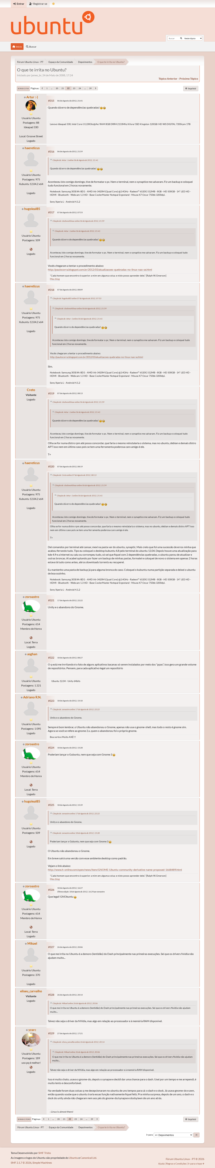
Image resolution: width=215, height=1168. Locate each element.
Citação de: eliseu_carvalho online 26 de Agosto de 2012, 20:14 (78, 1042)
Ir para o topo (24, 1119)
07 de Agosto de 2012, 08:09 (70, 290)
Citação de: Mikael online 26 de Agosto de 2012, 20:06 (75, 1003)
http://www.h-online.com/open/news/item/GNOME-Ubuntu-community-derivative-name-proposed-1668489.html (115, 869)
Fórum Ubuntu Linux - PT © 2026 (185, 1158)
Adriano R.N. (32, 697)
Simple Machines (42, 1162)
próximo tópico (188, 78)
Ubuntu (73, 1157)
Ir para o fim (23, 89)
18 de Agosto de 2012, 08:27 (70, 658)
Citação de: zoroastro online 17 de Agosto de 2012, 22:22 (76, 709)
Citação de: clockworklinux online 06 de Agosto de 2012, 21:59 (78, 221)
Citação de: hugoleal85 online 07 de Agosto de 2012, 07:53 (77, 298)
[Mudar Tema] (53, 4)
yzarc (32, 1030)
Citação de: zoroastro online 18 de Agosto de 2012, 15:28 (76, 833)
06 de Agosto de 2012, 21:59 (70, 151)
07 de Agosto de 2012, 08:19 (70, 466)
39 (90, 88)
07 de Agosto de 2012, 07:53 (70, 212)
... (51, 88)
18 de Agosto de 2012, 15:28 (70, 748)
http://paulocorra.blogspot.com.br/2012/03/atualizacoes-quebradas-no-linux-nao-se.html (100, 269)
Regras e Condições (176, 1163)
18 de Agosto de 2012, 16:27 (70, 888)
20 (57, 88)
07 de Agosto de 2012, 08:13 (70, 393)
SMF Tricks (44, 1152)
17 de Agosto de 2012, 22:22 (70, 600)
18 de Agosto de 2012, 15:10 (70, 701)
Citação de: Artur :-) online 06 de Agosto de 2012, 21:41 (75, 160)
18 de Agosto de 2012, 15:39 (70, 805)
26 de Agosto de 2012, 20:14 (70, 995)
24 (80, 88)
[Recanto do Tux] (31, 249)
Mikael (32, 943)
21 (62, 88)
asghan (32, 654)
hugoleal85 (32, 209)
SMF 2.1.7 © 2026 (21, 1162)
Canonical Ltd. (88, 1157)
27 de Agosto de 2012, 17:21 (70, 1033)
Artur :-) (32, 97)
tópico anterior (168, 78)
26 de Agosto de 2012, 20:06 (70, 947)
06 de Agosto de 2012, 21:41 (70, 101)
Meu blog (55, 278)
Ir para (149, 1134)
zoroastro (32, 597)
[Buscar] (181, 38)
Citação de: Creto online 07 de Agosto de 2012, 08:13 (74, 475)
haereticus (32, 148)
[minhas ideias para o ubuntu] (31, 1067)
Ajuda (161, 1163)
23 (74, 88)
